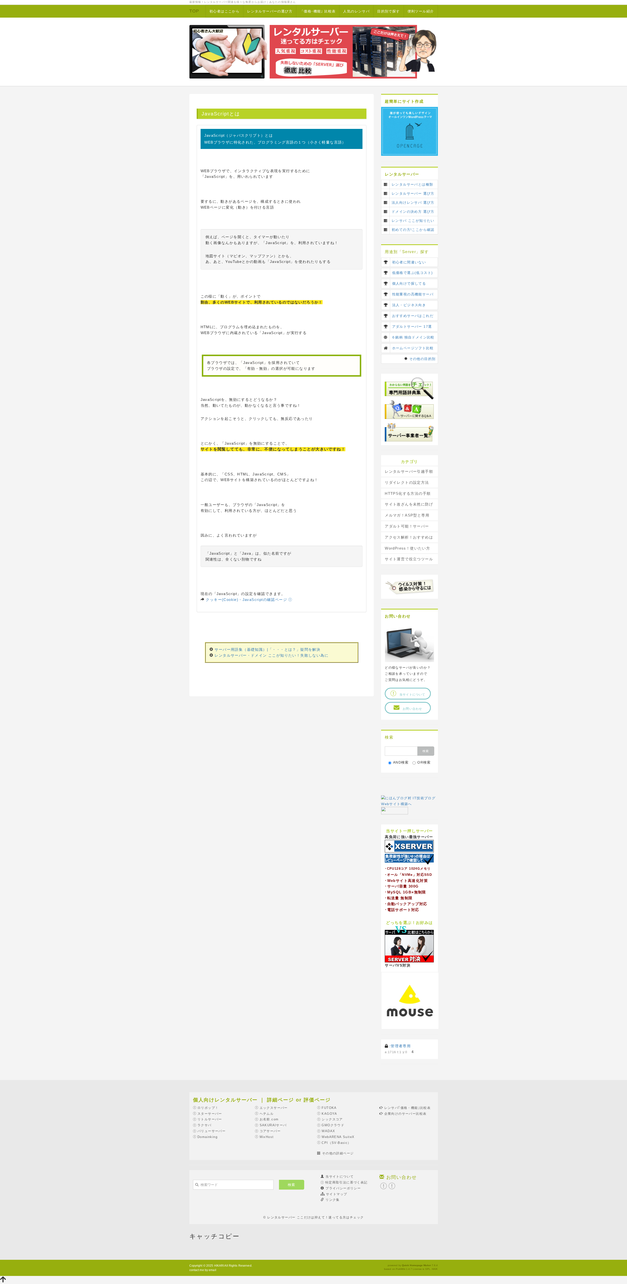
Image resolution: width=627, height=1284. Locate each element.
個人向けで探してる (409, 283)
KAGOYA (329, 1113)
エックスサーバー (274, 1108)
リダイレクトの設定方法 (407, 482)
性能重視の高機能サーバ (413, 294)
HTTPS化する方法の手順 (408, 493)
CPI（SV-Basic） (336, 1143)
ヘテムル (267, 1113)
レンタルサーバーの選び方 (269, 11)
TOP (194, 11)
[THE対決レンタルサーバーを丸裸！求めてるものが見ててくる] (409, 944)
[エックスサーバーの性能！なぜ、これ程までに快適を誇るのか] (409, 852)
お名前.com (269, 1119)
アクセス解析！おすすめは (409, 537)
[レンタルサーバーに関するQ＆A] (409, 409)
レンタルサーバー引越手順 (409, 471)
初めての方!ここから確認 (413, 230)
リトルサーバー (209, 1119)
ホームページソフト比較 (413, 348)
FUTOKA (329, 1108)
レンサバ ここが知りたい (413, 221)
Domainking (207, 1137)
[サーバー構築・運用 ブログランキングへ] (394, 810)
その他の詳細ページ (338, 1153)
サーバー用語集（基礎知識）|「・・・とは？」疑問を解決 (267, 649)
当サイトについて (410, 694)
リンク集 (333, 1200)
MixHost (267, 1137)
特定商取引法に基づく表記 (346, 1182)
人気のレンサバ (356, 11)
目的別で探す (388, 11)
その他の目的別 (422, 359)
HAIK (435, 1269)
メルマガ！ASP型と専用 (407, 515)
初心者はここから (224, 11)
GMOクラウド (333, 1125)
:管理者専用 (400, 1046)
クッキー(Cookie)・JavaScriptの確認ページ (247, 599)
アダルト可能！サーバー (407, 526)
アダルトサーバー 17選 (412, 326)
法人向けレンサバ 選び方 (413, 202)
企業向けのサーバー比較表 (405, 1113)
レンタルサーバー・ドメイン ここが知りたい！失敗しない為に (271, 655)
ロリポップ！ (207, 1108)
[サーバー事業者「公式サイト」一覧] (409, 432)
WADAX (328, 1131)
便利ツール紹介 (421, 11)
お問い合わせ (413, 708)
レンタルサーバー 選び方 (413, 193)
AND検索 (401, 762)
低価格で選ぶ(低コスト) (412, 273)
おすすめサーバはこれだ (413, 316)
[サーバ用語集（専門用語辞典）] (409, 388)
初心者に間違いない (409, 262)
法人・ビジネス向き (409, 305)
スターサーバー (209, 1113)
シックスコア (332, 1119)
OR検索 (424, 762)
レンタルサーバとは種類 (412, 184)
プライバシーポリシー (343, 1188)
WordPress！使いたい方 (407, 548)
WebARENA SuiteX (338, 1137)
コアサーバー (270, 1131)
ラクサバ (204, 1125)
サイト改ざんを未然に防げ (409, 504)
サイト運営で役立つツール (409, 559)
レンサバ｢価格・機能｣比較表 (407, 1108)
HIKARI (219, 1265)
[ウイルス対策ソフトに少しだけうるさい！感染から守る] (409, 586)
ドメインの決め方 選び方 (413, 212)
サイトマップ (336, 1194)
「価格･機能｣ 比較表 (318, 11)
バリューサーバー (211, 1131)
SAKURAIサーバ (273, 1125)
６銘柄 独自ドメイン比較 (413, 337)
